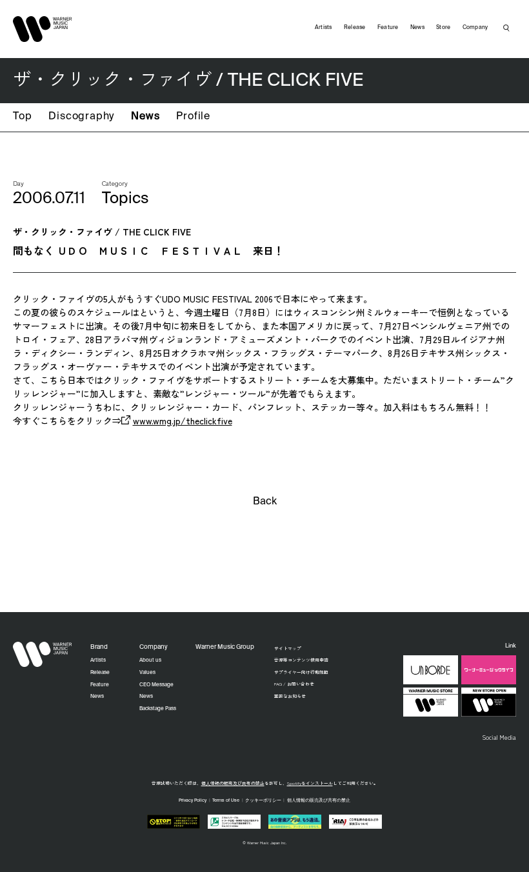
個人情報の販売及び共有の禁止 (232, 783)
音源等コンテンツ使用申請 (301, 660)
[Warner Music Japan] (42, 655)
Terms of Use (225, 800)
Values (147, 672)
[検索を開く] (506, 27)
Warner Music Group (224, 647)
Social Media (499, 737)
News (145, 117)
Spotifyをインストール (310, 783)
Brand (99, 647)
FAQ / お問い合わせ (294, 683)
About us (150, 660)
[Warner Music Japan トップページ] (42, 29)
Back (265, 502)
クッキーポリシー (263, 800)
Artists (323, 27)
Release (355, 27)
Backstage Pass (157, 708)
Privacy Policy (192, 800)
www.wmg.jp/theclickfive (182, 420)
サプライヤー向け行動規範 (301, 672)
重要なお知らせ (290, 696)
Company (475, 27)
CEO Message (156, 685)
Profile (193, 117)
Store (443, 27)
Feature (388, 27)
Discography (81, 117)
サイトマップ (287, 648)
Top (22, 117)
